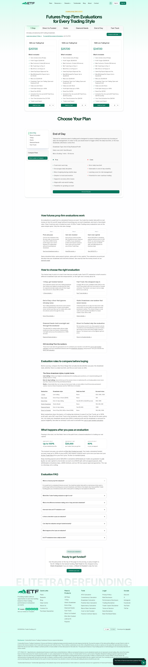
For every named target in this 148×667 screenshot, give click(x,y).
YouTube (127, 605)
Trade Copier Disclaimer (110, 605)
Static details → (81, 316)
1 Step (31, 137)
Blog (84, 3)
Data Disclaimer (107, 611)
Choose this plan (87, 192)
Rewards (67, 3)
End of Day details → (48, 316)
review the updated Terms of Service (126, 662)
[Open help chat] (143, 662)
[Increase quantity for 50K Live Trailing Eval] (53, 105)
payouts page (45, 260)
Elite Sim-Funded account (73, 451)
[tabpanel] (74, 70)
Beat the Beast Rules (109, 614)
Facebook (127, 603)
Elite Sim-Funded (70, 616)
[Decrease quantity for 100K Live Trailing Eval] (79, 105)
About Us (43, 605)
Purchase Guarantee (47, 611)
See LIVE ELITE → (92, 251)
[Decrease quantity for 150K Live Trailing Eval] (111, 105)
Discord (126, 594)
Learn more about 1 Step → (34, 36)
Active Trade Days (47, 455)
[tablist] (74, 28)
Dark (113, 629)
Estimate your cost (74, 570)
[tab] (33, 28)
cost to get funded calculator (93, 420)
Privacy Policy (106, 594)
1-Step (43, 394)
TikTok (126, 608)
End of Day (33, 133)
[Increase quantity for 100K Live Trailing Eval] (85, 105)
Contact (96, 3)
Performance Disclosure (110, 600)
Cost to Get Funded (87, 611)
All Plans (67, 597)
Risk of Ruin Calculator (88, 608)
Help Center (44, 603)
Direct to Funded (35, 135)
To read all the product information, (53, 36)
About (90, 3)
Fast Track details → (82, 293)
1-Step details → (47, 293)
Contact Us (44, 608)
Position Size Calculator (89, 603)
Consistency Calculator (89, 597)
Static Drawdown (46, 404)
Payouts (67, 621)
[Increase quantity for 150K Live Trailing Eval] (117, 105)
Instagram (127, 600)
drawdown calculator (77, 348)
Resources (58, 3)
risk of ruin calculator (48, 350)
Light (107, 629)
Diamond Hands (34, 142)
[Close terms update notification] (145, 659)
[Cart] (110, 3)
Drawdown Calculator (88, 600)
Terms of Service (108, 608)
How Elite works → (70, 251)
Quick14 (128, 629)
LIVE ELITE (67, 619)
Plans (50, 3)
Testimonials (77, 3)
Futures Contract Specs (89, 614)
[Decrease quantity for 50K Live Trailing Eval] (46, 105)
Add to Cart (37, 105)
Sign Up (123, 3)
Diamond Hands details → (50, 337)
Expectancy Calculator (88, 605)
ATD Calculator (86, 594)
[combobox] (114, 34)
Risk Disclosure (107, 597)
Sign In (116, 3)
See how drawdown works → (51, 251)
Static (32, 140)
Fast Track (33, 145)
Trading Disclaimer (108, 603)
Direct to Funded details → (84, 337)
